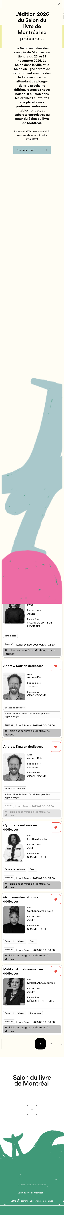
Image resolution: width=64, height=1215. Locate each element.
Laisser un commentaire (41, 1200)
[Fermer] (59, 3)
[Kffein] (32, 1080)
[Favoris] (56, 666)
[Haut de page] (32, 1110)
